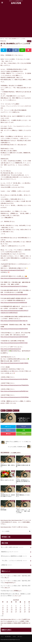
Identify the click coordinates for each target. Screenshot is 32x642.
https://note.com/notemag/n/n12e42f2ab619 (12, 270)
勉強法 (3, 410)
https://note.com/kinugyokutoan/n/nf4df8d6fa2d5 (14, 302)
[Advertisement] (16, 21)
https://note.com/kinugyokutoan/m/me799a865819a (15, 385)
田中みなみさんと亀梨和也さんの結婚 (14, 556)
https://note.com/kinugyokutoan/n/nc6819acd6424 (14, 294)
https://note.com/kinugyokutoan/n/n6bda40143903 (14, 328)
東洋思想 (9, 410)
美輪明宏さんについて (9, 551)
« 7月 (2, 615)
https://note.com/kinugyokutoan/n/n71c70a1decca (14, 286)
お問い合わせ (19, 636)
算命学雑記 (16, 410)
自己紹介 (14, 636)
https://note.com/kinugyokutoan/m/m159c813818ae (15, 397)
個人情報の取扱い (8, 636)
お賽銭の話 (6, 565)
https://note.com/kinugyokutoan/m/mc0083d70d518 (15, 278)
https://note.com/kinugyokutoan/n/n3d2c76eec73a (14, 320)
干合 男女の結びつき (6, 590)
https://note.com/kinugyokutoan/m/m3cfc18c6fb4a (14, 379)
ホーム (2, 636)
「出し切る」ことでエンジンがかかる (14, 560)
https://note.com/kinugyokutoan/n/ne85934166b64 (14, 336)
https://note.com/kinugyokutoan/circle (11, 348)
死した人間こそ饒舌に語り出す (12, 547)
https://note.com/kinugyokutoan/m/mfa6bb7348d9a (14, 363)
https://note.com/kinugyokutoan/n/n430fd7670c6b (14, 342)
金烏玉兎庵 (16, 3)
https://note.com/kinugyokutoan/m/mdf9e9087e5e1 (14, 391)
